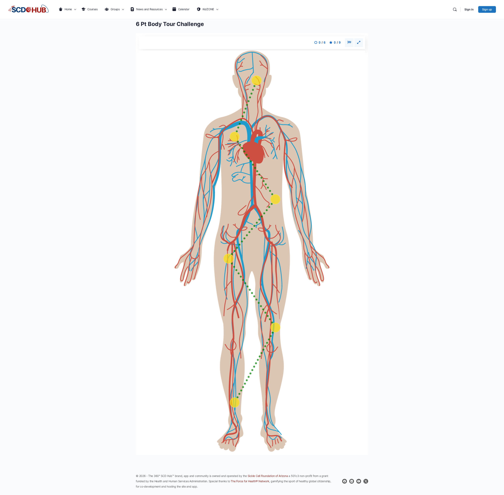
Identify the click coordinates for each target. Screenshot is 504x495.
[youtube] (358, 481)
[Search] (455, 9)
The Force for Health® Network (250, 481)
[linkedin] (351, 481)
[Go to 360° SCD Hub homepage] (28, 9)
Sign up (487, 9)
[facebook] (344, 481)
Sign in (469, 9)
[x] (365, 481)
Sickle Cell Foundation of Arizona (268, 475)
